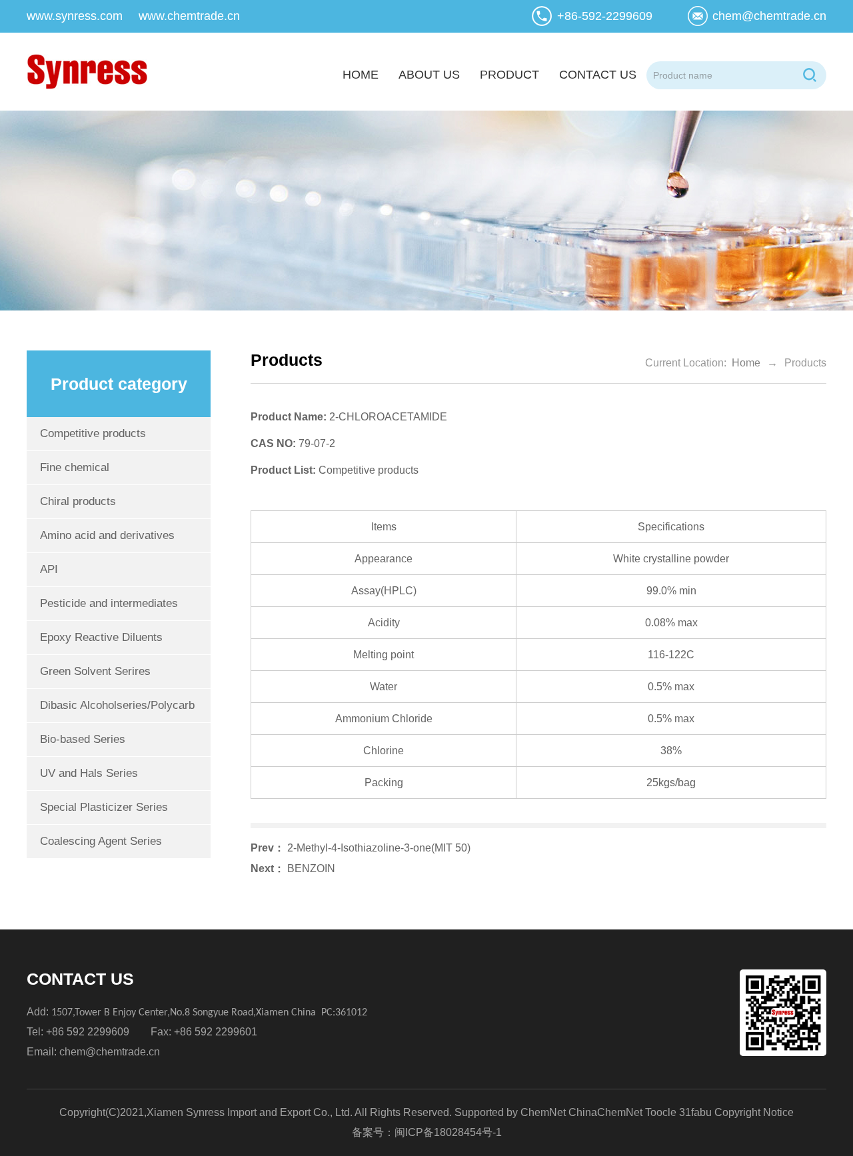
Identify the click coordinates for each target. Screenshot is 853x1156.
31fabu (695, 1112)
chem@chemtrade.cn (769, 16)
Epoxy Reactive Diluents (101, 637)
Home (746, 362)
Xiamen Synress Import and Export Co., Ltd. (250, 1112)
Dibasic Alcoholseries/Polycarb (117, 705)
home (361, 74)
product (509, 74)
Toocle (660, 1112)
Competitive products (93, 433)
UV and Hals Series (89, 773)
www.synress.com (75, 16)
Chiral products (78, 501)
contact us (597, 74)
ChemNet (543, 1112)
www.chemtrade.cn (189, 16)
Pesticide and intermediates (109, 603)
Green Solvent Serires (95, 671)
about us (429, 74)
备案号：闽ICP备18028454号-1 (427, 1132)
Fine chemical (74, 467)
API (49, 569)
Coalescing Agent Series (101, 841)
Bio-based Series (82, 739)
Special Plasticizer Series (104, 807)
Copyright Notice (754, 1112)
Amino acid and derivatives (107, 535)
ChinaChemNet (605, 1112)
